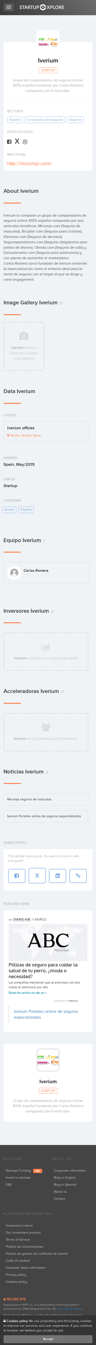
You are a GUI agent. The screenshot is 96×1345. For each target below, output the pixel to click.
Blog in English (65, 1177)
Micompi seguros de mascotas (29, 799)
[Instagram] (25, 141)
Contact (59, 1198)
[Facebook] (9, 141)
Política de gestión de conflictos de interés (37, 1253)
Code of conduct (18, 1260)
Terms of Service (18, 1239)
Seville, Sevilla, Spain (25, 435)
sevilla (9, 509)
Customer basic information (26, 1267)
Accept (48, 1339)
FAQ (9, 1184)
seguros (75, 119)
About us (60, 1191)
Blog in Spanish (65, 1184)
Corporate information (70, 1170)
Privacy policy (16, 1274)
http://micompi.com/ (29, 163)
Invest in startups (18, 1177)
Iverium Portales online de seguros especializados (44, 816)
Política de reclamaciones (24, 1246)
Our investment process (23, 1232)
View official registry (69, 1308)
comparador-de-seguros (45, 119)
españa (15, 119)
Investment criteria (19, 1225)
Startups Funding (23, 1170)
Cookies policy (16, 1281)
